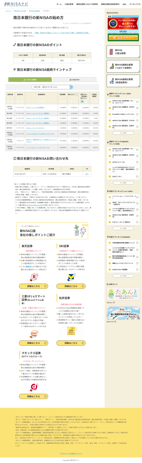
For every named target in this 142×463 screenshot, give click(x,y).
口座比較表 (69, 4)
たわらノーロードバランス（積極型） (38, 123)
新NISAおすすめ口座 (20, 10)
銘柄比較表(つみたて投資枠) (87, 4)
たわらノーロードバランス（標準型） (38, 113)
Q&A (124, 4)
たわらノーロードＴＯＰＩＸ (35, 128)
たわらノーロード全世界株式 (35, 107)
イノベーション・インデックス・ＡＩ (38, 147)
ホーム (59, 4)
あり (87, 174)
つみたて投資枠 (31, 80)
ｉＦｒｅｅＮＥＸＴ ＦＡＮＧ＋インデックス (40, 133)
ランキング (133, 4)
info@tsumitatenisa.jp (33, 205)
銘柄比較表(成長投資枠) (110, 4)
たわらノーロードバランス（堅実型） (38, 118)
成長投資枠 (76, 80)
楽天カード (30, 266)
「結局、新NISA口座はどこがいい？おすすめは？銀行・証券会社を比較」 (62, 33)
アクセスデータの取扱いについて (71, 453)
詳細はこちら (33, 286)
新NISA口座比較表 (34, 10)
